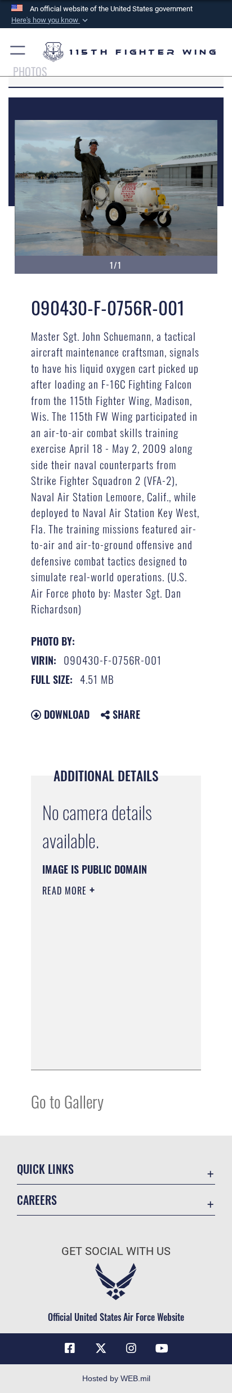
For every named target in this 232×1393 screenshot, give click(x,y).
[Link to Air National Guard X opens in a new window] (100, 1348)
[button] (50, 20)
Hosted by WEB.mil (116, 1378)
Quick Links (45, 1169)
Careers (37, 1200)
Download (65, 714)
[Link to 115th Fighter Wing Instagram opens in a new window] (131, 1348)
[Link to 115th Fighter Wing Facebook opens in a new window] (69, 1348)
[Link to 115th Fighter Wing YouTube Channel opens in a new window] (162, 1348)
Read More (66, 890)
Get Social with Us (116, 1251)
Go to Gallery (67, 1101)
